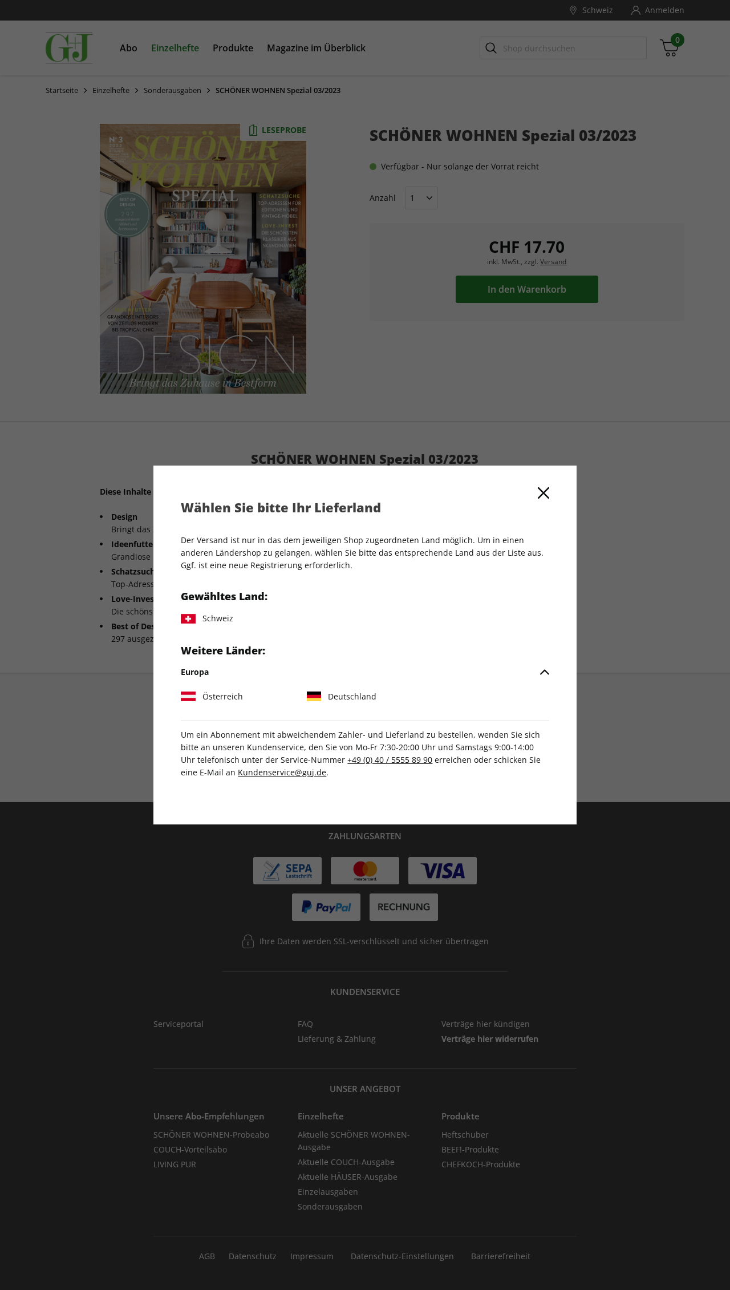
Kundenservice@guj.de (282, 772)
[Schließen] (543, 493)
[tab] (365, 672)
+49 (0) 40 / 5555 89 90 (389, 759)
